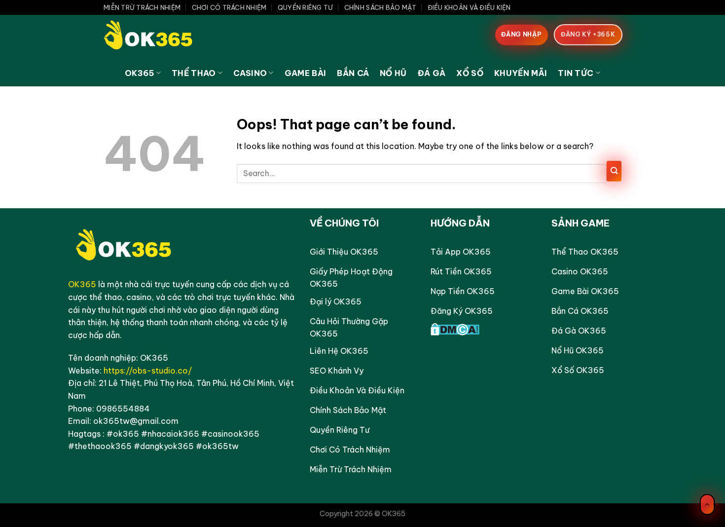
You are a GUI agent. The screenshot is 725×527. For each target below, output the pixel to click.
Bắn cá (353, 73)
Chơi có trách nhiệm (229, 7)
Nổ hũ (393, 73)
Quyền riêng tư (305, 7)
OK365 (139, 73)
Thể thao (194, 73)
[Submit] (614, 172)
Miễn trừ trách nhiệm (142, 7)
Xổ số (469, 73)
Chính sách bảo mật (380, 7)
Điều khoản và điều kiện (469, 7)
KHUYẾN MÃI (520, 73)
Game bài (305, 73)
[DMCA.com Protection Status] (455, 328)
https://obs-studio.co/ (148, 371)
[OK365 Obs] (153, 37)
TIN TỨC (575, 73)
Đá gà (432, 73)
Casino (250, 73)
